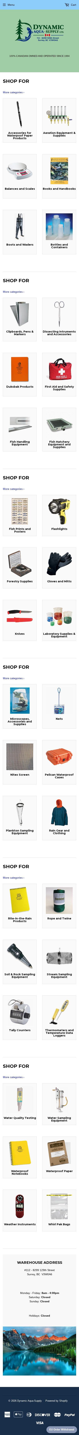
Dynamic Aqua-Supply (29, 1400)
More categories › (13, 92)
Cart (73, 4)
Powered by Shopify (56, 1400)
